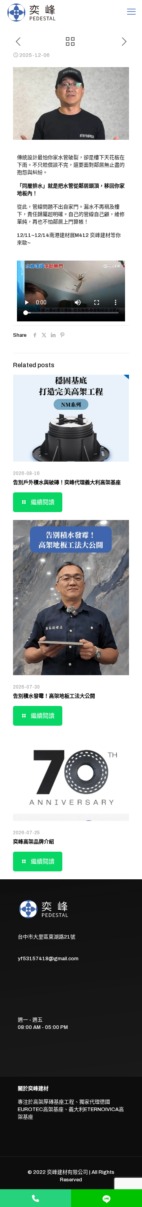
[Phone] (35, 1198)
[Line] (106, 1198)
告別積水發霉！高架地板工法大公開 (54, 696)
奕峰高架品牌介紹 (33, 842)
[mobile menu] (131, 12)
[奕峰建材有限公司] (32, 12)
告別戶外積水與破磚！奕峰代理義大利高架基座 (67, 482)
